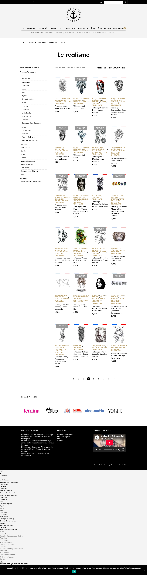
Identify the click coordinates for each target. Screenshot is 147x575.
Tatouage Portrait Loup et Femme (62, 158)
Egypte (24, 96)
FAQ (59, 439)
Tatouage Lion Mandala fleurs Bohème (98, 159)
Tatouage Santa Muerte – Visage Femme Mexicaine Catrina (80, 210)
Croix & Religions (6, 504)
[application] (109, 443)
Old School (25, 151)
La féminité (25, 110)
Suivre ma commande (65, 435)
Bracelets (59, 32)
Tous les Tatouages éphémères (41, 32)
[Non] (144, 570)
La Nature (55, 28)
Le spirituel (25, 86)
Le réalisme (31, 28)
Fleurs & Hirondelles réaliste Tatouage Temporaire (119, 355)
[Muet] (119, 449)
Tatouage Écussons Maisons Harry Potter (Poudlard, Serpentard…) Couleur (119, 211)
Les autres (82, 28)
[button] (31, 410)
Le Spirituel (68, 28)
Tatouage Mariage (6, 525)
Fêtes (23, 154)
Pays (22, 174)
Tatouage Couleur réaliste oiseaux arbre (80, 260)
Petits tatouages (27, 164)
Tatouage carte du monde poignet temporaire (62, 307)
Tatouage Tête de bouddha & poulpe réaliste (99, 354)
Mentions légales (63, 437)
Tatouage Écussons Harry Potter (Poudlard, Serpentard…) (119, 309)
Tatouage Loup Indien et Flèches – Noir (81, 307)
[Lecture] (96, 449)
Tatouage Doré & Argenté (31, 123)
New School (25, 148)
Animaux (25, 134)
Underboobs (26, 113)
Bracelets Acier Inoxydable (31, 182)
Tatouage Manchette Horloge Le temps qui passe (100, 204)
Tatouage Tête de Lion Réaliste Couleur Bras (118, 258)
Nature (23, 127)
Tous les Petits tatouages (8, 529)
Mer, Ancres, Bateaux (30, 140)
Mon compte (69, 32)
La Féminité (42, 28)
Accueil (23, 42)
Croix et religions (28, 99)
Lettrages (24, 106)
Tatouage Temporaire (37, 42)
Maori (24, 89)
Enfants (23, 158)
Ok (74, 571)
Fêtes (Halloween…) (7, 519)
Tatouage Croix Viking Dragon (79, 107)
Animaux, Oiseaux (6, 491)
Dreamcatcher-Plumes (29, 171)
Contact (111, 32)
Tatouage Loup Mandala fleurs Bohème (61, 207)
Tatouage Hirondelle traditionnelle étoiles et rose (100, 260)
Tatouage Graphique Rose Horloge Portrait (100, 110)
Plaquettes (25, 168)
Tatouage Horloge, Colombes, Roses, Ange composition (80, 354)
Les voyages (26, 130)
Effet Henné (26, 116)
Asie (23, 92)
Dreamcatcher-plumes (8, 521)
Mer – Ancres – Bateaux (8, 495)
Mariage (24, 144)
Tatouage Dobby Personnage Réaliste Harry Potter (61, 360)
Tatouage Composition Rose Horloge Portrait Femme (118, 111)
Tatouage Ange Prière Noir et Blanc (62, 107)
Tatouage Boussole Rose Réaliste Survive (119, 160)
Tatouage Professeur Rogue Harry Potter (99, 308)
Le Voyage (3, 497)
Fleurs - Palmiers (28, 137)
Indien (24, 102)
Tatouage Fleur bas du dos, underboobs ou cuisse (63, 260)
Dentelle (25, 120)
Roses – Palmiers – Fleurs (9, 493)
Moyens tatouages (28, 161)
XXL (22, 75)
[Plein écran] (123, 449)
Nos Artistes (25, 79)
